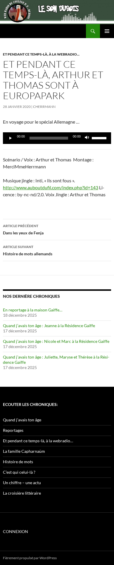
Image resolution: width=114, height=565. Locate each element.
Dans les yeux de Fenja (23, 229)
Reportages (13, 430)
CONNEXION (15, 531)
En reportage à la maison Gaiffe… (32, 309)
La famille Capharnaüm (24, 451)
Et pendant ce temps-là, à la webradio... (41, 54)
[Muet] (87, 138)
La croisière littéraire (22, 493)
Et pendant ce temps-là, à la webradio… (38, 440)
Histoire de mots (18, 461)
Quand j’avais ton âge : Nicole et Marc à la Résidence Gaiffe (56, 341)
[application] (57, 138)
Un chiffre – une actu (22, 482)
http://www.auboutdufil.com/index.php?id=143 (50, 187)
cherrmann (44, 106)
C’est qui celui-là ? (19, 472)
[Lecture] (10, 138)
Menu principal (107, 31)
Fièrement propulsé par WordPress (30, 558)
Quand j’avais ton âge (22, 419)
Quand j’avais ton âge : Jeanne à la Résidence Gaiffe (49, 325)
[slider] (100, 137)
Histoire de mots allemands (27, 250)
